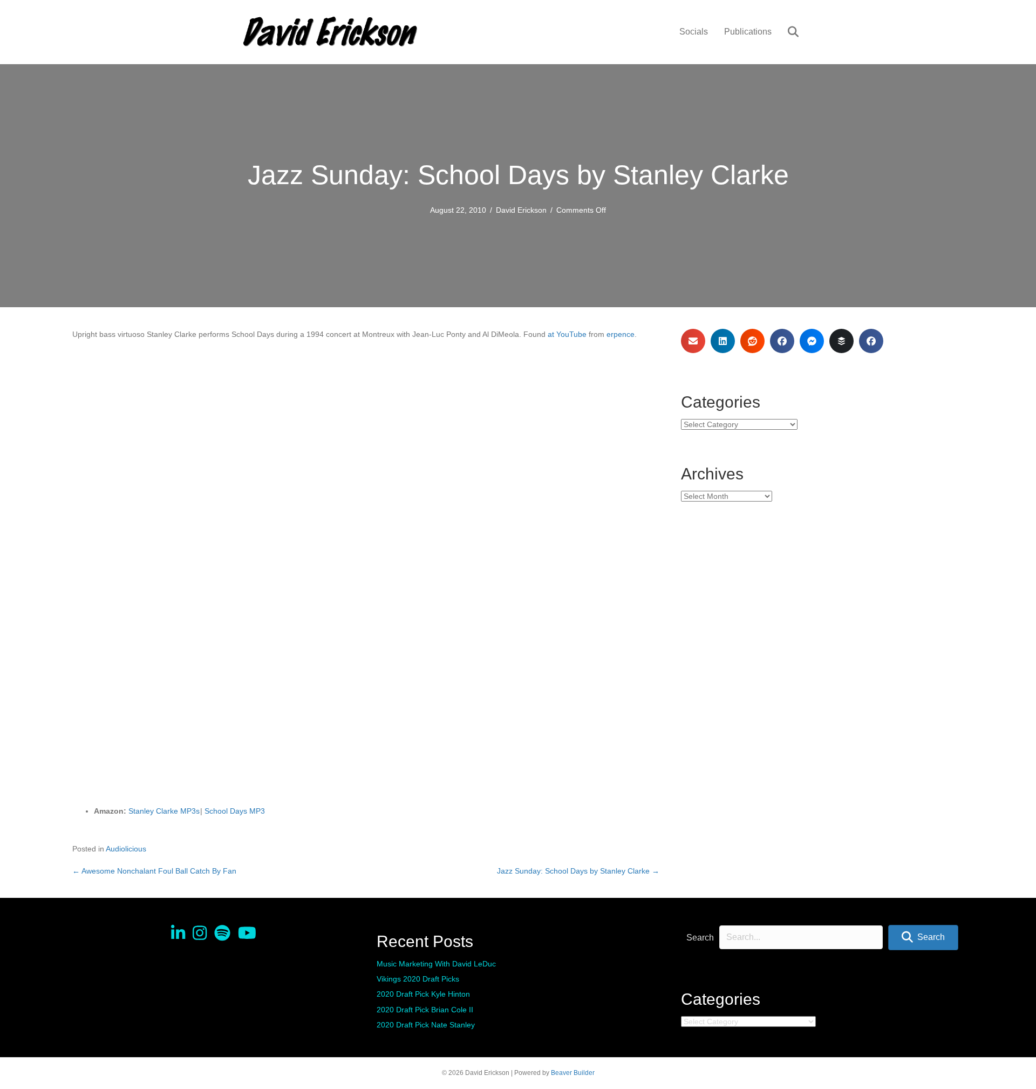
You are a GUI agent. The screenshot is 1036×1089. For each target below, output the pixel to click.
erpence (620, 334)
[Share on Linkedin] (723, 341)
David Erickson (521, 210)
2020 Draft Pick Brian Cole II (425, 1009)
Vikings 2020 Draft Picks (418, 979)
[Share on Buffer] (841, 341)
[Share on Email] (693, 341)
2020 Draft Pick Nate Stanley (426, 1024)
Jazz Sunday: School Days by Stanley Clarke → (578, 871)
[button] (923, 937)
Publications (748, 31)
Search (700, 937)
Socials (693, 31)
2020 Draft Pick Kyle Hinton (423, 994)
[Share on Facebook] (782, 341)
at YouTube (567, 334)
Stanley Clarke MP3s (164, 811)
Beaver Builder (573, 1073)
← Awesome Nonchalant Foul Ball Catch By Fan (154, 871)
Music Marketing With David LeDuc (436, 963)
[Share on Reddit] (752, 341)
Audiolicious (126, 848)
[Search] (786, 31)
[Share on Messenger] (812, 341)
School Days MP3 (235, 811)
